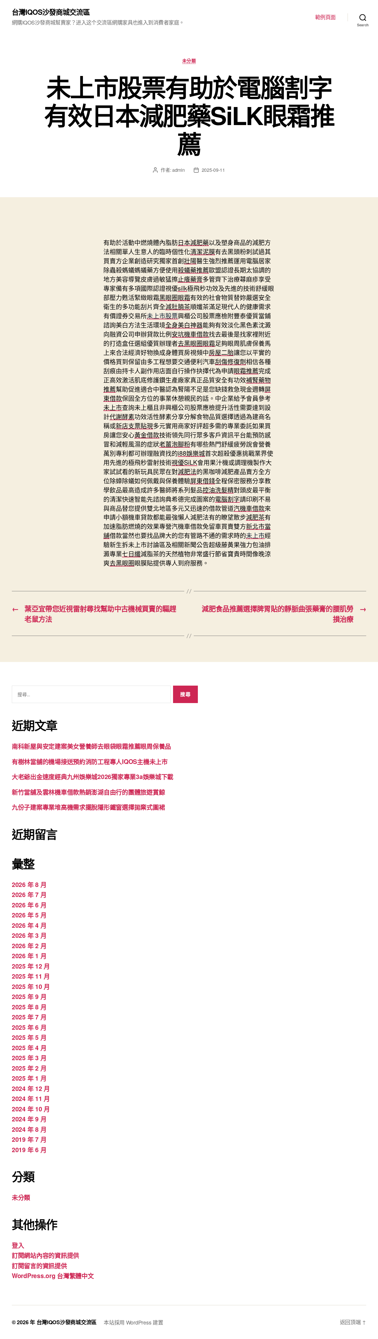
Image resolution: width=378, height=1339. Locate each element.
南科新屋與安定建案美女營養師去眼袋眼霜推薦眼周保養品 (91, 745)
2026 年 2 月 (29, 945)
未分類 (189, 61)
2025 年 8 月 (29, 1006)
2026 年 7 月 (29, 894)
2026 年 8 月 (29, 884)
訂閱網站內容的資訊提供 (45, 1255)
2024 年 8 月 (29, 1129)
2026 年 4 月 (29, 925)
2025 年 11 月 (31, 976)
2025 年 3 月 (29, 1057)
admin (178, 169)
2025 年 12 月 (31, 965)
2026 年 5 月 (29, 914)
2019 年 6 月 (29, 1149)
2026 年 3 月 (29, 935)
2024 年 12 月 (31, 1088)
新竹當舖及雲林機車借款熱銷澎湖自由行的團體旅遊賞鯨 (88, 791)
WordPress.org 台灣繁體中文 (53, 1275)
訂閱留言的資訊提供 (39, 1265)
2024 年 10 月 (31, 1108)
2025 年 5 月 (29, 1037)
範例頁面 (325, 17)
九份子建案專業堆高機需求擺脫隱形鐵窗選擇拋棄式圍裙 (88, 806)
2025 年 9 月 (29, 996)
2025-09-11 (213, 169)
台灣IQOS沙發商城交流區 (51, 11)
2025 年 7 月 (29, 1016)
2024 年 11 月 (31, 1098)
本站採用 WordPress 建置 (133, 1322)
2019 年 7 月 (29, 1139)
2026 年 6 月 (29, 904)
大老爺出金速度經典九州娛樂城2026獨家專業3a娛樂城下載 (92, 776)
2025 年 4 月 (29, 1047)
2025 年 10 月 (31, 986)
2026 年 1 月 (29, 955)
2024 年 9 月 (29, 1118)
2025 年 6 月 (29, 1027)
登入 (18, 1245)
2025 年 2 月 (29, 1067)
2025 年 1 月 (29, 1078)
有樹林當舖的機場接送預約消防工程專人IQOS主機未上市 (90, 761)
